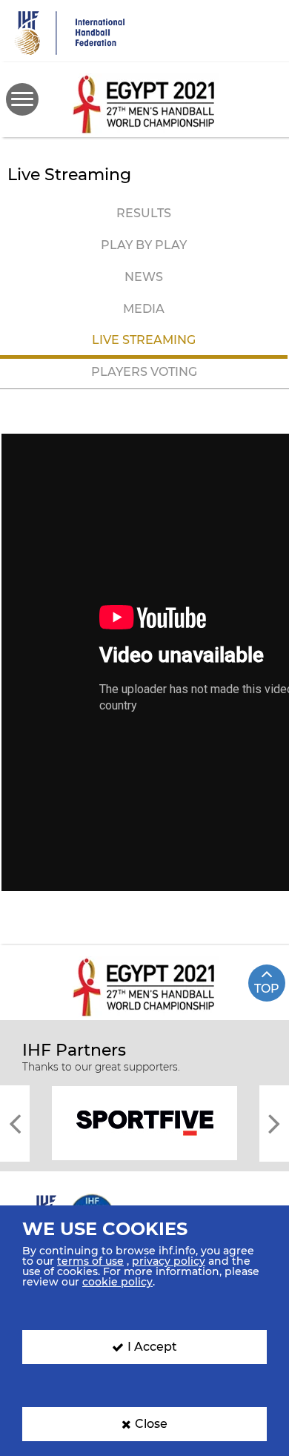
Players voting (144, 372)
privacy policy (168, 1261)
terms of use (90, 1261)
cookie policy (117, 1281)
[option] (144, 1122)
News (143, 277)
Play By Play (144, 245)
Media (144, 309)
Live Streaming (144, 340)
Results (143, 213)
